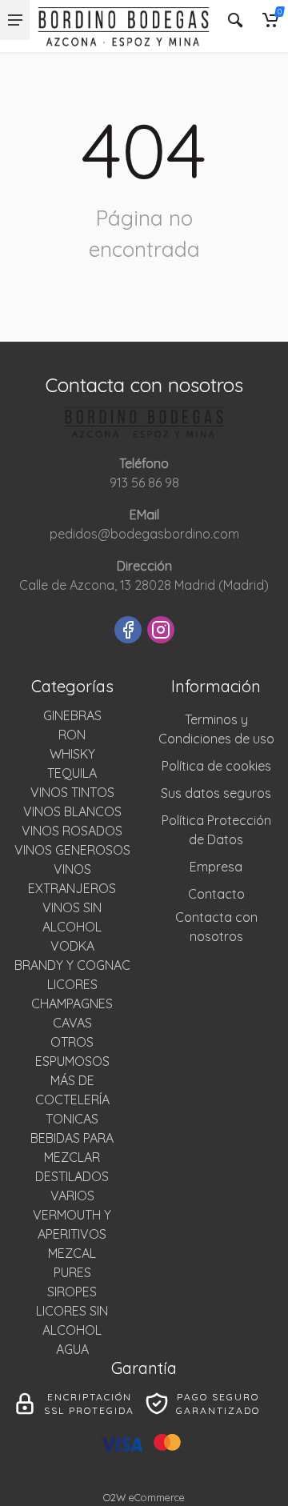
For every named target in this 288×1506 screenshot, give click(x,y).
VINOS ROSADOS (72, 831)
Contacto (216, 894)
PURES (72, 1272)
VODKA (72, 946)
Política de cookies (216, 766)
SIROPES (72, 1292)
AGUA (72, 1349)
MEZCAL (72, 1253)
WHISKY (72, 754)
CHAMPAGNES (72, 1003)
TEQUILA (72, 773)
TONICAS (72, 1119)
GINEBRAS (72, 715)
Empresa (216, 867)
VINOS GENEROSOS (72, 850)
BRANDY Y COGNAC (72, 965)
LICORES (72, 984)
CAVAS (72, 1023)
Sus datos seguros (216, 793)
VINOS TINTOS (72, 792)
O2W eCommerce (144, 1497)
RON (72, 735)
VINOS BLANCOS (72, 811)
